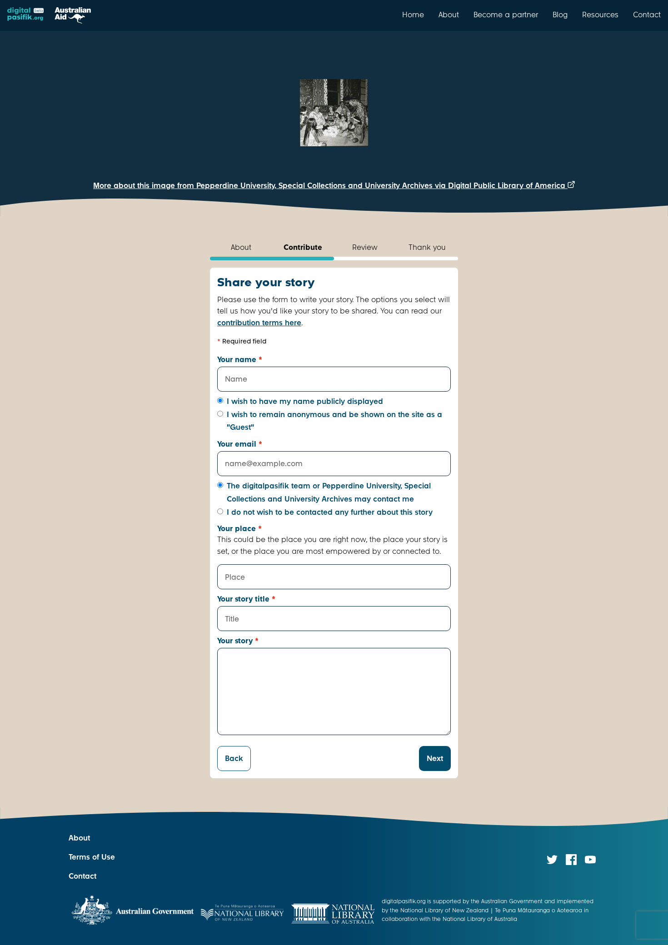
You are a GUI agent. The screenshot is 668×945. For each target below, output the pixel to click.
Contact (647, 14)
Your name (239, 359)
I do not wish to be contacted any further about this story (330, 512)
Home (413, 14)
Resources (600, 14)
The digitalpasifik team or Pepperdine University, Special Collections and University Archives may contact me (329, 492)
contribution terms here (259, 323)
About (449, 14)
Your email (239, 444)
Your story (238, 641)
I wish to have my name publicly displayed (305, 401)
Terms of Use (92, 857)
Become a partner (506, 14)
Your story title (246, 599)
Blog (560, 14)
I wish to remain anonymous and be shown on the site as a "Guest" (334, 421)
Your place (239, 528)
